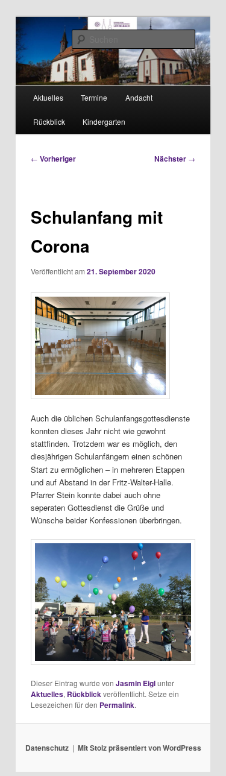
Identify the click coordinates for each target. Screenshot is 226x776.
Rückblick (49, 121)
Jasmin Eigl (135, 683)
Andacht (138, 97)
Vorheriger (53, 158)
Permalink (116, 704)
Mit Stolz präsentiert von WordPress (139, 747)
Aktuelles (48, 97)
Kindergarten (104, 121)
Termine (94, 97)
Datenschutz (47, 747)
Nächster (174, 158)
